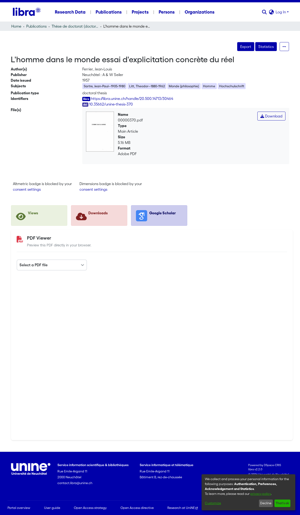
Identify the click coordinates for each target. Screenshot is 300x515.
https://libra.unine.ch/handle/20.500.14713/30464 (132, 98)
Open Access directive (137, 508)
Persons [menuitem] (167, 12)
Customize (213, 503)
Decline (265, 503)
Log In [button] (281, 12)
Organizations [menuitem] (199, 12)
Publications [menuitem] (109, 12)
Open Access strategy (90, 508)
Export (245, 46)
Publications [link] (36, 26)
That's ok (282, 503)
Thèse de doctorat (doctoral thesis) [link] (75, 26)
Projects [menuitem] (140, 12)
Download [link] (273, 116)
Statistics (266, 46)
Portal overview (19, 508)
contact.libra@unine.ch (74, 483)
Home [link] (16, 26)
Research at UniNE (181, 508)
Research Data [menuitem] (70, 12)
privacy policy (260, 494)
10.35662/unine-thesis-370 (111, 104)
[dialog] (248, 492)
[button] (264, 12)
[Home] (27, 12)
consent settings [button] (27, 189)
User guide (52, 508)
